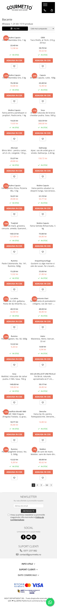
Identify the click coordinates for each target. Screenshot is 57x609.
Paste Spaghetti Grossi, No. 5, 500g (14, 453)
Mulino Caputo (14, 37)
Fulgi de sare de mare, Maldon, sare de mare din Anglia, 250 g (43, 453)
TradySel (14, 223)
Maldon (43, 449)
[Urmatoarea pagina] (51, 485)
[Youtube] (28, 537)
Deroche (42, 411)
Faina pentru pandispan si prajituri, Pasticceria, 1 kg (14, 114)
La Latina (14, 298)
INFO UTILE (27, 563)
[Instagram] (33, 537)
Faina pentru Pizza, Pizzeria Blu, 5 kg (14, 189)
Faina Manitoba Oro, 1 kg (14, 40)
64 (47, 485)
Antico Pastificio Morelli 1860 (14, 411)
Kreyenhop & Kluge (43, 261)
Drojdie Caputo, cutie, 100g (42, 77)
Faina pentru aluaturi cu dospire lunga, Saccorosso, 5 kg (42, 189)
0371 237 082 (30, 550)
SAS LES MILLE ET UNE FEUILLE (42, 374)
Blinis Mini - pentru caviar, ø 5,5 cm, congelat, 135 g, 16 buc (14, 151)
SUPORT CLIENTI (27, 569)
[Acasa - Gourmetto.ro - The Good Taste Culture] (20, 7)
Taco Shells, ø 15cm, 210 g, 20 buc (42, 41)
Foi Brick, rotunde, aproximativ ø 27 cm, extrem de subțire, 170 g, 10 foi (42, 377)
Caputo (43, 75)
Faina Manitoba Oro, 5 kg (14, 77)
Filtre (16, 28)
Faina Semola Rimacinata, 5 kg (42, 227)
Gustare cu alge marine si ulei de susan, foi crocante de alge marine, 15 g (43, 264)
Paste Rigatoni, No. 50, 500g (14, 338)
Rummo (14, 261)
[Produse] (45, 5)
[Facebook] (23, 537)
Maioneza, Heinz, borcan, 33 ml (43, 340)
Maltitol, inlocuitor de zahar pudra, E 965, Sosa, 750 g (14, 377)
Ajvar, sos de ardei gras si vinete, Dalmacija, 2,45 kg (43, 151)
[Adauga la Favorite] (14, 66)
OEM (43, 37)
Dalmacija (43, 148)
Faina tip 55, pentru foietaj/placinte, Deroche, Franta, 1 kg (43, 415)
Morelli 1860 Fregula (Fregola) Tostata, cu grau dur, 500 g (14, 415)
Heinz (42, 336)
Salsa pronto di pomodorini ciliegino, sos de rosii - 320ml (42, 302)
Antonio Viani (42, 298)
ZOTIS (18, 601)
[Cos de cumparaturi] (52, 10)
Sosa (43, 110)
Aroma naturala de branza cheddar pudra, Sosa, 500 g (42, 114)
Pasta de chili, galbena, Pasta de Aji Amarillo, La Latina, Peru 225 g (14, 302)
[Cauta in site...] (45, 16)
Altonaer (14, 148)
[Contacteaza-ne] (45, 10)
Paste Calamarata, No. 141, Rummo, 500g (14, 264)
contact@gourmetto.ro (30, 554)
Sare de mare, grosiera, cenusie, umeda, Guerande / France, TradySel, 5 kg (14, 227)
